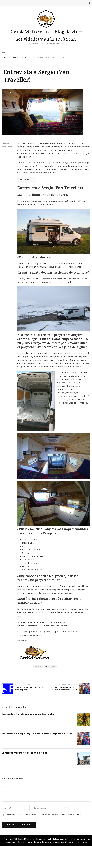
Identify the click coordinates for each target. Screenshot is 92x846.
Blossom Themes (40, 842)
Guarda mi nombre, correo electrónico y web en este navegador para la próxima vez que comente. (44, 816)
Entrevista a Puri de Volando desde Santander (28, 714)
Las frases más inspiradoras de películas (24, 753)
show (32, 180)
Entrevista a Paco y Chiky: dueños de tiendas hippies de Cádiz (37, 733)
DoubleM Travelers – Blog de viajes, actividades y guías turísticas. (46, 35)
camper (38, 666)
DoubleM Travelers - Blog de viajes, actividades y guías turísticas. (45, 839)
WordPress (66, 842)
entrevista (50, 666)
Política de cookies (79, 842)
